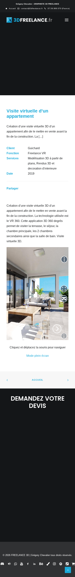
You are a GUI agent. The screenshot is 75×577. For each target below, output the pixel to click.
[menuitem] (10, 8)
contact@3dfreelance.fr (32, 8)
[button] (66, 20)
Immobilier (50, 68)
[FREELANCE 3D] (30, 20)
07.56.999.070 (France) (59, 8)
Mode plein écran (37, 355)
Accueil (12, 8)
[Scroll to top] (68, 569)
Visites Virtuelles (32, 68)
